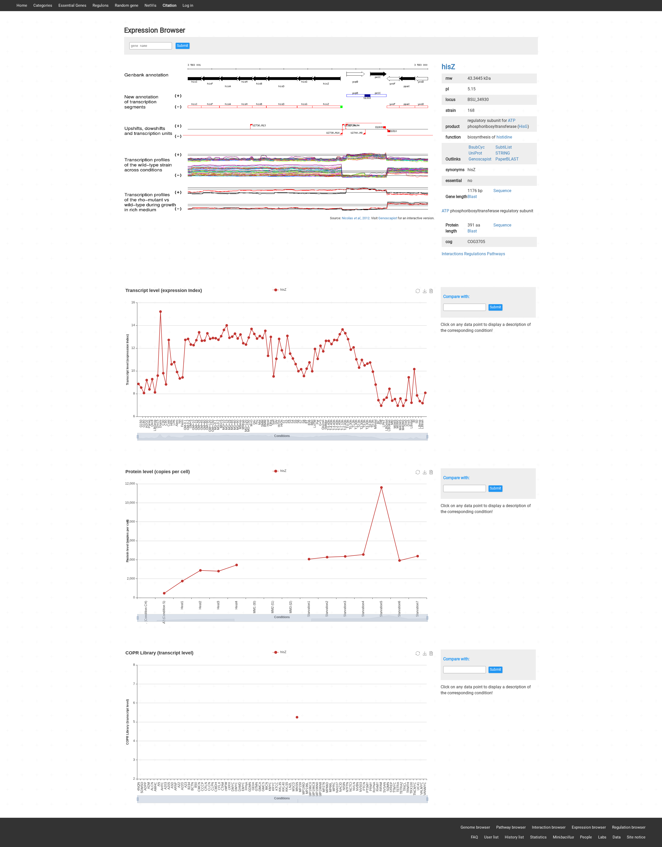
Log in (188, 5)
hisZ (448, 67)
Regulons (101, 5)
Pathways (496, 253)
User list (491, 837)
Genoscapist (388, 218)
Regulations (475, 253)
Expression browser (589, 827)
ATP (511, 120)
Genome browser (475, 827)
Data (617, 837)
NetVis (150, 5)
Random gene (126, 5)
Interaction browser (549, 827)
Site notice (636, 837)
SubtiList (503, 147)
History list (514, 837)
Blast (472, 196)
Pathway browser (511, 827)
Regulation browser (628, 827)
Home (22, 5)
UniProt (475, 153)
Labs (602, 837)
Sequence (502, 190)
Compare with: (456, 296)
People (586, 837)
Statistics (538, 837)
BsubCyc (477, 147)
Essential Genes (72, 5)
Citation (169, 5)
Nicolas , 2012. (356, 218)
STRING (502, 153)
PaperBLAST (507, 159)
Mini (563, 837)
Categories (42, 5)
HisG (523, 126)
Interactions (452, 253)
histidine (504, 137)
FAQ (474, 837)
